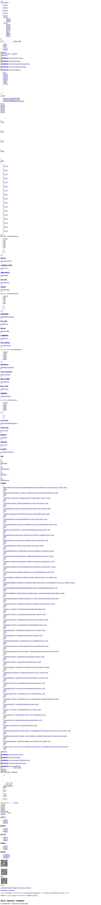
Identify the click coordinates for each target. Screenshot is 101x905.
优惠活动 (8, 27)
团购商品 (8, 33)
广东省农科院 (11, 890)
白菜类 (17, 64)
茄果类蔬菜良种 (4, 61)
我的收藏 (5, 10)
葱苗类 (24, 64)
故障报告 (5, 849)
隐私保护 (5, 888)
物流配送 (5, 831)
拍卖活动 (8, 24)
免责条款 (14, 888)
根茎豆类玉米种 (4, 67)
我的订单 (5, 5)
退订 (17, 802)
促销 (4, 95)
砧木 (19, 61)
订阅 (15, 802)
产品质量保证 (6, 854)
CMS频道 (5, 84)
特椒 (17, 61)
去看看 (2, 122)
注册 (5, 769)
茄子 (12, 61)
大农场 (5, 44)
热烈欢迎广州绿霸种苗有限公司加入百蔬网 (13, 101)
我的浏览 (5, 7)
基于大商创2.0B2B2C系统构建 (30, 893)
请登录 (2, 2)
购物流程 (5, 840)
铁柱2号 (5, 45)
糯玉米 (24, 67)
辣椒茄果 (8, 20)
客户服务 (5, 13)
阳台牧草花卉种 (4, 69)
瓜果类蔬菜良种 (4, 58)
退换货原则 (6, 857)
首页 (4, 72)
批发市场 (8, 28)
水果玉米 (5, 76)
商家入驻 (24, 888)
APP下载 (3, 867)
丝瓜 (17, 58)
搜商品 (15, 41)
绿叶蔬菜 (8, 21)
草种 (14, 69)
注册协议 (5, 820)
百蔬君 (5, 890)
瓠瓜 (22, 58)
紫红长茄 (5, 78)
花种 (12, 69)
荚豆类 (13, 67)
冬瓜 (10, 58)
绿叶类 (10, 64)
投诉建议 (5, 846)
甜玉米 (21, 67)
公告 (2, 95)
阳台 (10, 69)
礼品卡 (7, 31)
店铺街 (5, 82)
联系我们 (10, 888)
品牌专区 (8, 34)
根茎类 (17, 67)
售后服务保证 (6, 856)
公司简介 (19, 888)
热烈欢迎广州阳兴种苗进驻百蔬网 (11, 98)
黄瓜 (14, 58)
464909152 (35, 895)
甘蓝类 (21, 64)
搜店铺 (19, 41)
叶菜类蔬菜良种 (4, 64)
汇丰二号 (5, 48)
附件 (19, 69)
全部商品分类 (4, 55)
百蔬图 (2, 890)
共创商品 (8, 26)
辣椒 (10, 61)
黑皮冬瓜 (5, 73)
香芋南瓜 (5, 49)
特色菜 (28, 64)
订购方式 (5, 838)
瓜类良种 (8, 18)
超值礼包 (8, 30)
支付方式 (5, 830)
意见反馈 (28, 888)
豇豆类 (10, 67)
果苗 (17, 69)
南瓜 (12, 58)
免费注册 (6, 2)
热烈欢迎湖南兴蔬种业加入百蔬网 (11, 99)
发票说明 (5, 828)
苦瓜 (19, 58)
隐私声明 (5, 837)
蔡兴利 (5, 47)
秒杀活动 (8, 36)
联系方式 (5, 847)
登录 (2, 769)
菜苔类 (13, 64)
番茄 (14, 61)
